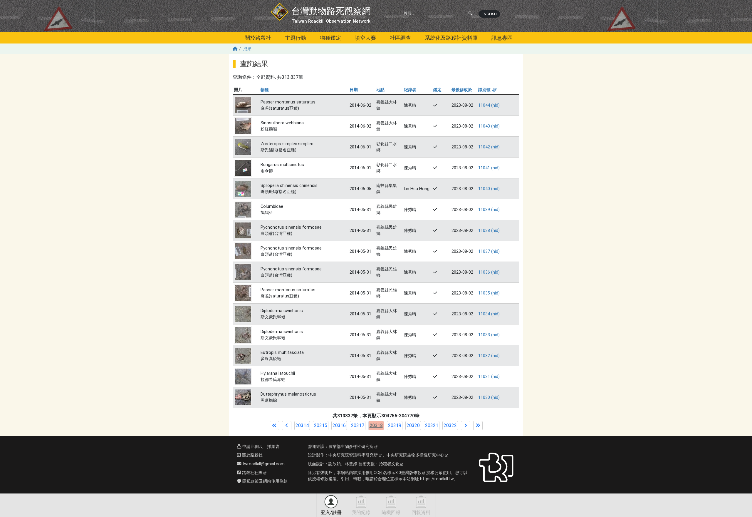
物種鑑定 (330, 38)
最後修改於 (461, 89)
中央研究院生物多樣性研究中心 (415, 455)
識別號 (487, 89)
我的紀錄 (361, 512)
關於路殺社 (258, 38)
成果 (247, 48)
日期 (354, 89)
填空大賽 (365, 38)
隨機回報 (391, 512)
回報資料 (421, 512)
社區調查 (400, 38)
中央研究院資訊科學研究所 (353, 455)
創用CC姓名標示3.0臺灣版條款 (393, 472)
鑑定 (437, 89)
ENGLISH (489, 14)
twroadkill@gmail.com (263, 463)
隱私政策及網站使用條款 (264, 481)
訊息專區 (502, 38)
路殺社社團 (252, 472)
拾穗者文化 (389, 463)
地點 (380, 89)
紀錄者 (410, 89)
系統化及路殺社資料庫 (451, 38)
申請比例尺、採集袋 (260, 446)
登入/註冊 (331, 512)
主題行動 (295, 38)
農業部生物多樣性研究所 (351, 446)
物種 (265, 89)
